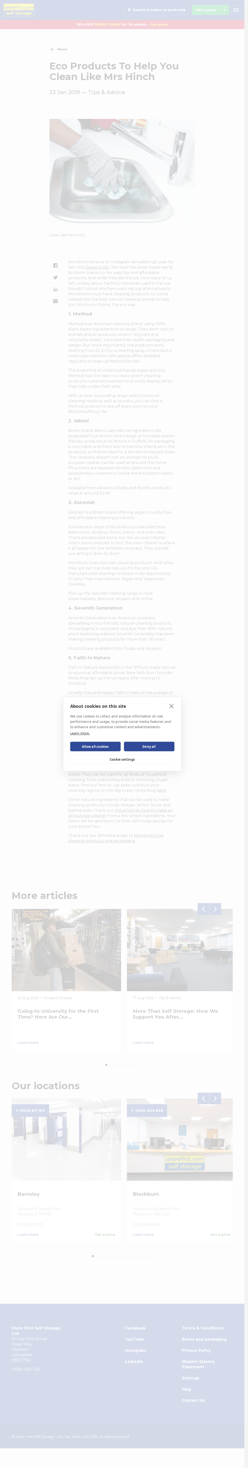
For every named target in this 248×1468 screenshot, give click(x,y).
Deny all (149, 746)
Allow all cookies (95, 746)
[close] (171, 706)
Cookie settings (122, 759)
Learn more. (80, 733)
